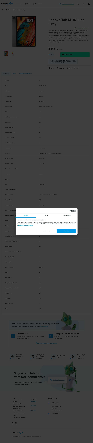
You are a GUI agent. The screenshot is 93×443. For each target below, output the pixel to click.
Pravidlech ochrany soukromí (25, 225)
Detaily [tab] (46, 215)
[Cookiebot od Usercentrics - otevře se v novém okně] (70, 211)
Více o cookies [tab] (67, 215)
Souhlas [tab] (26, 215)
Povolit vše (66, 231)
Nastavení (45, 231)
